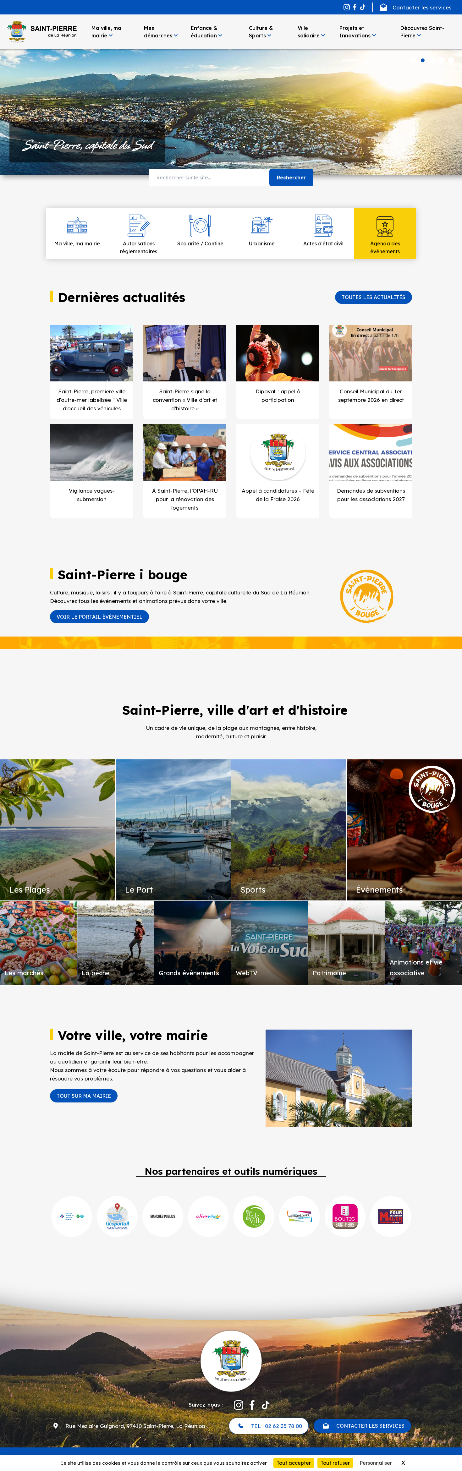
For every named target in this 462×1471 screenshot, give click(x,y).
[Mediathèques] (299, 1216)
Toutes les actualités (373, 297)
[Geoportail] (117, 1216)
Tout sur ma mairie (84, 1096)
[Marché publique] (162, 1216)
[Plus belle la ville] (254, 1216)
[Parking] (390, 1216)
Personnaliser (376, 1463)
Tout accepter (294, 1463)
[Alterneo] (208, 1216)
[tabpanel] (231, 112)
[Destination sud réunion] (71, 1216)
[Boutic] (345, 1216)
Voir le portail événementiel (99, 617)
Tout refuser (335, 1463)
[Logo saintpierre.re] (231, 1360)
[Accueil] (41, 31)
